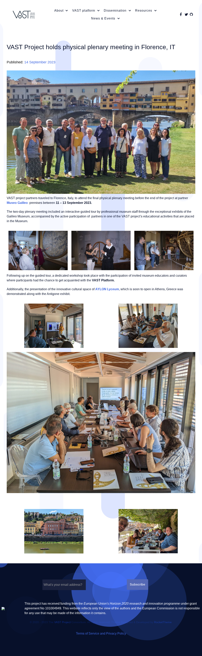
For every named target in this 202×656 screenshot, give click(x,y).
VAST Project (62, 622)
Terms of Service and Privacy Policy (101, 633)
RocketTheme (163, 622)
